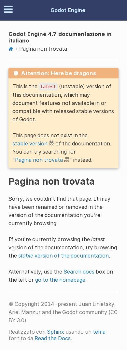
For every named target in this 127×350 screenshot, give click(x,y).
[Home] (10, 48)
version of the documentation (63, 255)
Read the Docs (53, 338)
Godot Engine (67, 10)
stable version (30, 143)
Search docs (79, 271)
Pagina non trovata (39, 160)
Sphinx (55, 331)
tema (99, 331)
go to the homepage (60, 279)
